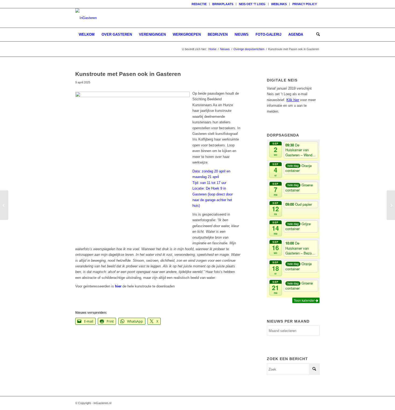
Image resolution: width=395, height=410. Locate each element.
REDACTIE (199, 4)
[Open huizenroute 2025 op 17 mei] (4, 205)
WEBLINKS (279, 4)
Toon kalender (304, 300)
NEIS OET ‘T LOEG (252, 4)
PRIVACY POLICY (304, 4)
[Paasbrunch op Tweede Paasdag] (391, 205)
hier (118, 286)
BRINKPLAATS (222, 4)
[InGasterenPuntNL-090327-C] (86, 18)
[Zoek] (316, 34)
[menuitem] (199, 4)
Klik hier (292, 100)
